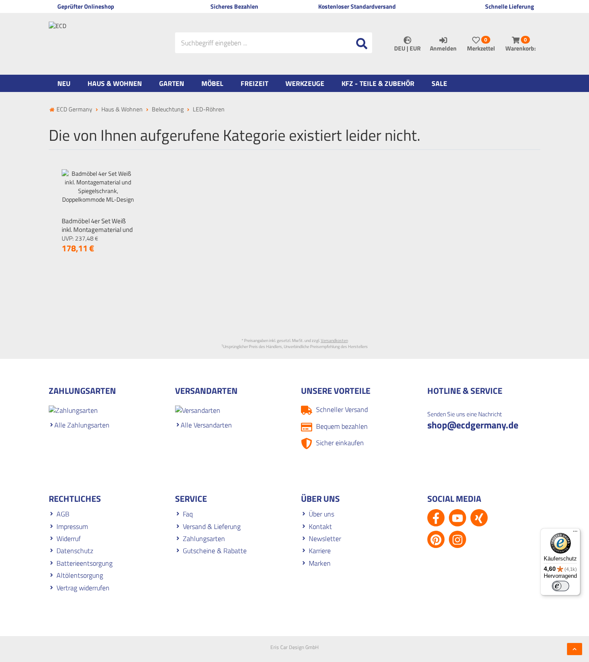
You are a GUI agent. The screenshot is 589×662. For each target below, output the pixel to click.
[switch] (560, 586)
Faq (188, 514)
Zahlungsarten (204, 538)
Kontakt (320, 526)
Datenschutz (74, 550)
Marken (320, 563)
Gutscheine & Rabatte (215, 550)
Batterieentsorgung (84, 563)
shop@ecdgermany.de (472, 425)
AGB (62, 514)
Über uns (321, 514)
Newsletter (325, 538)
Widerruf (68, 538)
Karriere (320, 550)
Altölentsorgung (79, 575)
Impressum (72, 526)
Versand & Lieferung (212, 526)
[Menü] (575, 533)
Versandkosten (334, 340)
